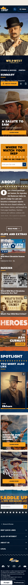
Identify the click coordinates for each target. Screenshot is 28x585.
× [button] (26, 568)
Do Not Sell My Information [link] (8, 579)
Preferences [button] (19, 582)
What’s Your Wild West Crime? (13, 314)
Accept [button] (6, 582)
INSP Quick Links (8, 530)
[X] (8, 566)
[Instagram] (14, 566)
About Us (5, 543)
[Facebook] (3, 566)
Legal (3, 549)
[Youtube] (25, 566)
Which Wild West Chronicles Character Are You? (13, 292)
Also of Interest (9, 536)
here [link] (12, 577)
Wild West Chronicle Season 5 (13, 257)
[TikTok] (19, 566)
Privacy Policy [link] (6, 575)
